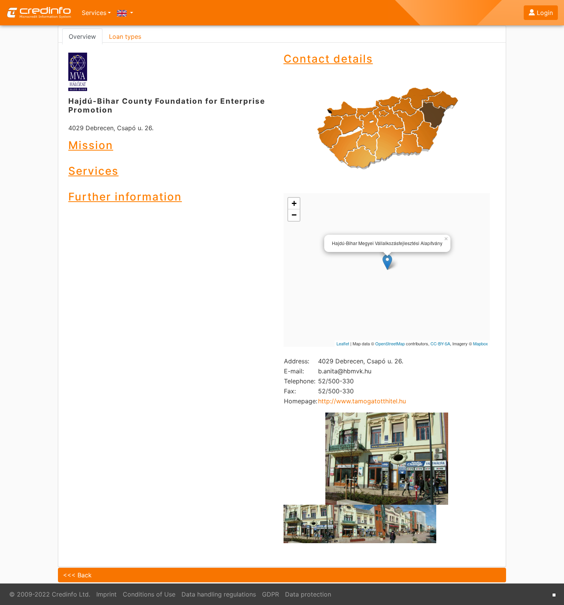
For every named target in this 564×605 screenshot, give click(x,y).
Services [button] (94, 13)
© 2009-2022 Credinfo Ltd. (49, 594)
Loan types (125, 36)
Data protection (308, 594)
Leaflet (342, 343)
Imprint (106, 594)
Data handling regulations (218, 594)
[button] (125, 12)
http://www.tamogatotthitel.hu (362, 401)
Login (545, 13)
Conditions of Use (149, 594)
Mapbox (480, 343)
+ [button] (294, 203)
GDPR (270, 594)
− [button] (294, 215)
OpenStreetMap (390, 343)
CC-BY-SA (440, 343)
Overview (82, 36)
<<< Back (77, 575)
